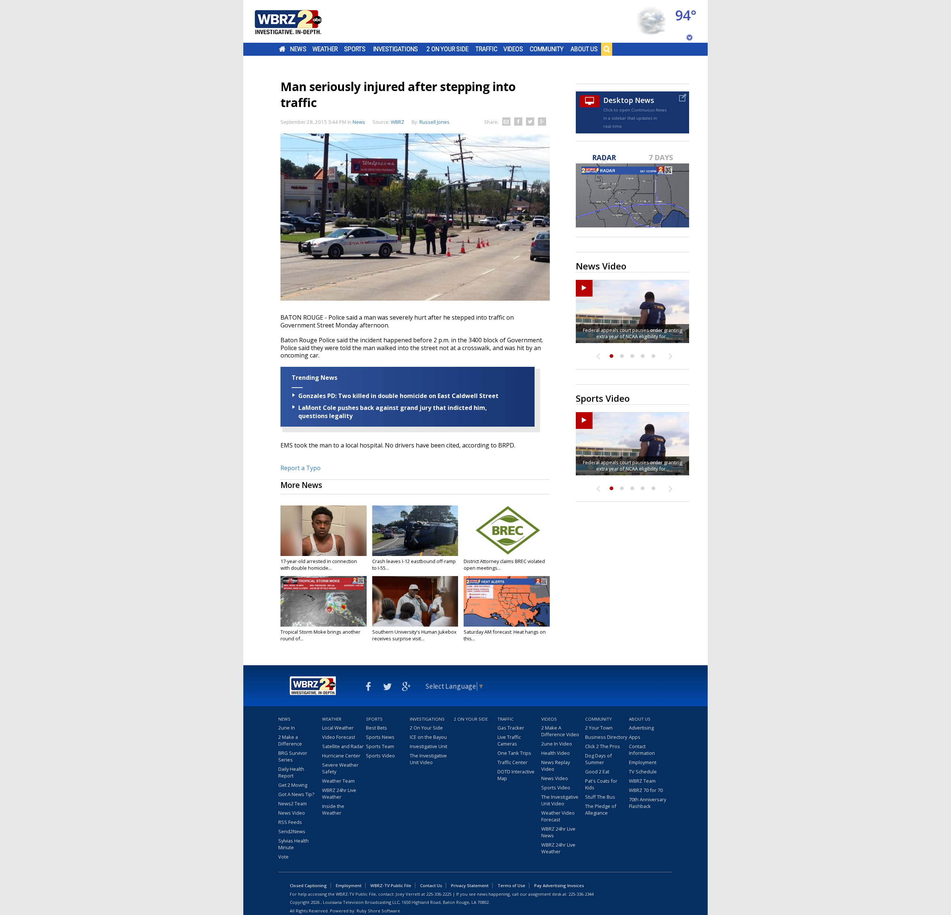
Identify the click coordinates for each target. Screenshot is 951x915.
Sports (355, 49)
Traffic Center (512, 762)
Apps (634, 737)
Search (606, 49)
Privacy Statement (470, 885)
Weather (325, 49)
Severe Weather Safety (340, 768)
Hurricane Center (341, 755)
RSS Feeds (290, 822)
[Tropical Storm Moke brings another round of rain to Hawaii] (323, 601)
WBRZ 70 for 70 (646, 790)
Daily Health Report (291, 772)
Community (547, 49)
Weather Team (338, 780)
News (298, 49)
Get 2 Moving (292, 785)
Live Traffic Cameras (509, 740)
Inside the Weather (333, 809)
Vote (283, 856)
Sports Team (380, 746)
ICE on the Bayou (428, 737)
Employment (642, 762)
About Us (584, 49)
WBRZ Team (642, 780)
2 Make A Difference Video (560, 731)
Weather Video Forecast (558, 816)
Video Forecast (338, 737)
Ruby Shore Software (378, 911)
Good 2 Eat (597, 771)
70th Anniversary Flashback (647, 802)
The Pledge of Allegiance (600, 809)
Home (282, 49)
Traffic (486, 49)
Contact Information (642, 749)
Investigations (395, 49)
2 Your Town (599, 727)
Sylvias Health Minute (293, 844)
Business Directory (606, 737)
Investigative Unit (428, 746)
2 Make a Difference (290, 740)
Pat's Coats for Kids (601, 784)
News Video (291, 812)
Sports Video (380, 755)
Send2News (291, 831)
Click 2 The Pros (602, 746)
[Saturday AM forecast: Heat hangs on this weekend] (507, 601)
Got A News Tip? (296, 794)
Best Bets (376, 727)
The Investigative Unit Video (428, 759)
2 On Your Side (447, 49)
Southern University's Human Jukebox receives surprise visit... (414, 635)
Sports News (380, 737)
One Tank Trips (514, 753)
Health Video (555, 753)
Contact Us (431, 885)
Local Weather (338, 727)
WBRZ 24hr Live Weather (339, 793)
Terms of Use (511, 885)
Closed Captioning (308, 885)
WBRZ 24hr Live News (558, 832)
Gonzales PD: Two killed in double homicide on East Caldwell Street (398, 396)
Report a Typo (300, 468)
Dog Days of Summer (598, 759)
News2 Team (292, 803)
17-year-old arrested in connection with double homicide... (318, 564)
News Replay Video (555, 765)
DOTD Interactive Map (516, 775)
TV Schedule (643, 771)
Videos (513, 49)
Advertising (641, 727)
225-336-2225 (438, 894)
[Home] (297, 21)
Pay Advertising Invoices (559, 885)
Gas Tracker (510, 727)
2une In (286, 727)
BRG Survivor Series (292, 756)
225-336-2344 (581, 894)
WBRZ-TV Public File (390, 885)
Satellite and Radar (343, 746)
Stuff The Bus (600, 796)
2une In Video (556, 743)
